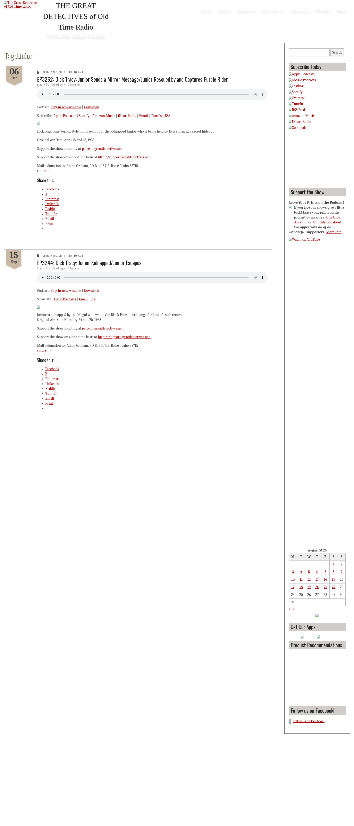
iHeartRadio (127, 116)
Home (205, 11)
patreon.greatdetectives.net (102, 148)
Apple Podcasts (64, 116)
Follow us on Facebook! (312, 710)
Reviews (270, 11)
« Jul (292, 608)
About (224, 11)
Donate (323, 11)
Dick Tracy (46, 72)
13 (317, 579)
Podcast (78, 72)
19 (309, 587)
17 (292, 587)
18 (301, 587)
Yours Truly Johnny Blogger (53, 85)
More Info (334, 232)
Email (143, 116)
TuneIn (156, 116)
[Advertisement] (317, 158)
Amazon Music (103, 116)
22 (333, 587)
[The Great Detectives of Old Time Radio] (22, 5)
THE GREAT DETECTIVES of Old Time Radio (76, 16)
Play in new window (66, 107)
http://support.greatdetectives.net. (124, 157)
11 (301, 579)
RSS (167, 116)
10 (293, 579)
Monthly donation (326, 222)
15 (333, 579)
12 (309, 579)
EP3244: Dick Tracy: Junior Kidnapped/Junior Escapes (89, 263)
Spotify (84, 116)
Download (91, 107)
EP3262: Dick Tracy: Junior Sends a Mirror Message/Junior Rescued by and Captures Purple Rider (132, 79)
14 (325, 579)
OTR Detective (65, 72)
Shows (243, 11)
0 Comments (74, 85)
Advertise (300, 11)
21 (325, 587)
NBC (55, 72)
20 (317, 587)
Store (342, 11)
